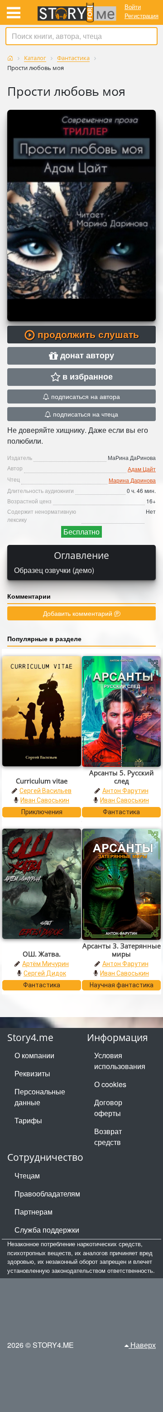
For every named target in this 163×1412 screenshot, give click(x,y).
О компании (34, 1055)
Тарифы (28, 1120)
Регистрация (141, 15)
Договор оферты (108, 1107)
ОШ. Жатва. (42, 953)
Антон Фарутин (125, 790)
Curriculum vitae (41, 780)
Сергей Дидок (45, 973)
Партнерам (33, 1211)
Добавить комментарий (78, 613)
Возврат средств (108, 1136)
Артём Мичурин (45, 963)
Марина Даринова (132, 480)
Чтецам (27, 1175)
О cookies (110, 1084)
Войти (133, 6)
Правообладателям (47, 1193)
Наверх (142, 1345)
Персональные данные (39, 1096)
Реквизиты (32, 1073)
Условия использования (119, 1060)
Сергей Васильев (45, 790)
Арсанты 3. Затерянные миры (121, 949)
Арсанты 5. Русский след (121, 776)
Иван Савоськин (44, 800)
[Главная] (10, 58)
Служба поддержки (46, 1229)
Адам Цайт (142, 469)
